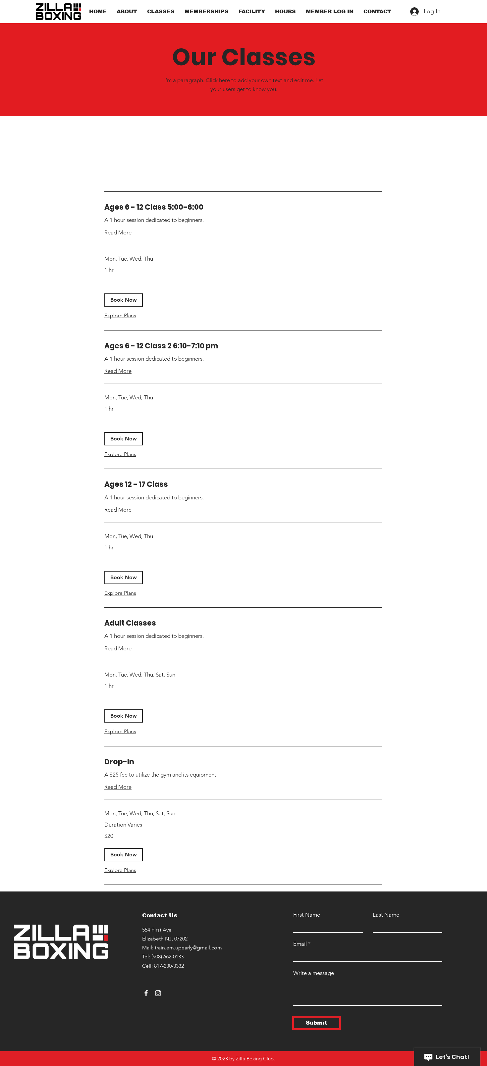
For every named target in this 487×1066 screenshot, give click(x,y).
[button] (123, 300)
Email (300, 944)
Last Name (386, 915)
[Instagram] (158, 993)
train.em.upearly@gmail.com (188, 947)
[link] (243, 207)
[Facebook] (146, 993)
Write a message (313, 973)
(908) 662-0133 (167, 956)
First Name (306, 915)
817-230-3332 (169, 966)
